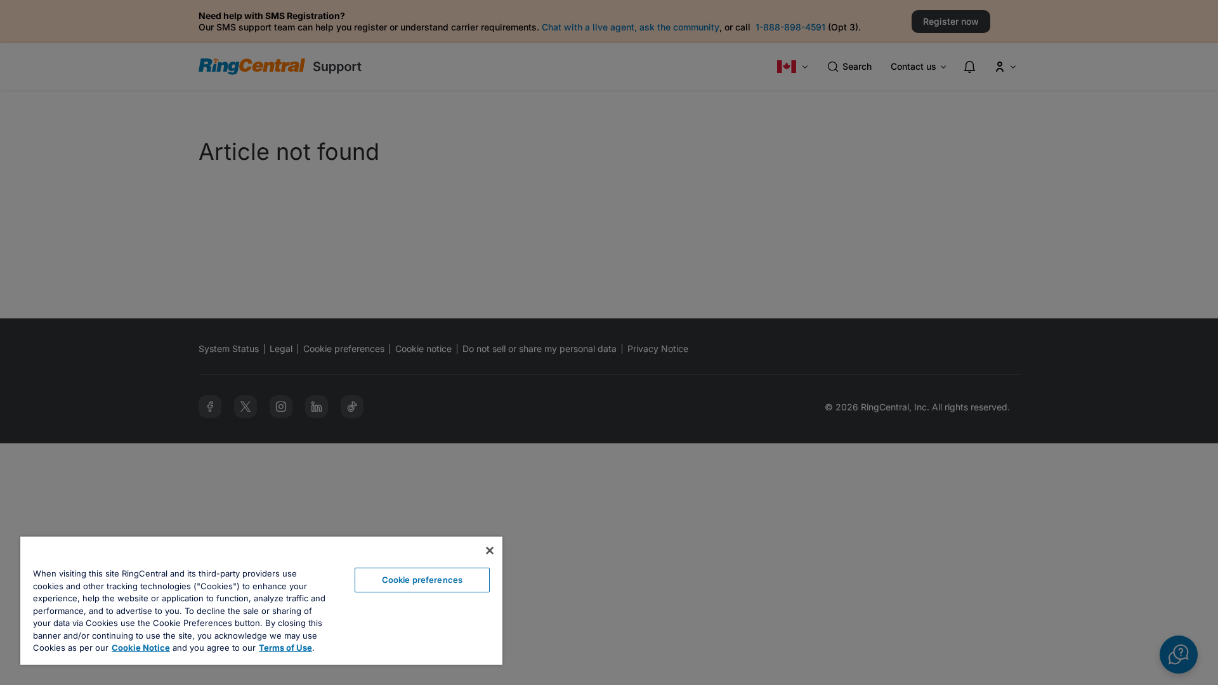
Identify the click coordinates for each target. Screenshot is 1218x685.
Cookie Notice (141, 648)
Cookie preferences (422, 580)
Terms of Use (285, 648)
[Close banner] (490, 550)
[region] (261, 601)
